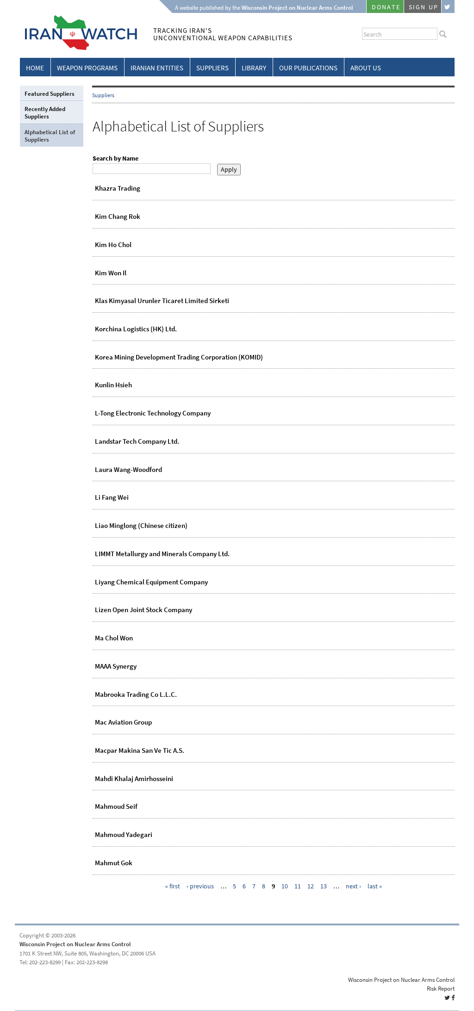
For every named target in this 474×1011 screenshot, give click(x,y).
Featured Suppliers (50, 94)
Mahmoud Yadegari (123, 834)
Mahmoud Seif (116, 806)
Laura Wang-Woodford (128, 469)
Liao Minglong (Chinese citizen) (141, 525)
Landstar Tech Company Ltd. (137, 441)
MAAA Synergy (116, 666)
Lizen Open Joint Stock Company (143, 609)
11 (297, 886)
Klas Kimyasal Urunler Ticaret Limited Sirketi (162, 300)
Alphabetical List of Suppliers (50, 135)
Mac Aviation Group (123, 722)
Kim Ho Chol (113, 244)
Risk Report (441, 988)
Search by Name (115, 158)
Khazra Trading (117, 188)
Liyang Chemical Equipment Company (151, 582)
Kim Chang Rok (117, 216)
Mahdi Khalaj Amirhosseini (134, 778)
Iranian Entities (157, 68)
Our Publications (308, 68)
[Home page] (78, 48)
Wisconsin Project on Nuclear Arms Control (75, 944)
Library (254, 68)
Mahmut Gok (113, 863)
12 (310, 886)
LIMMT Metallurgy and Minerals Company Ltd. (162, 553)
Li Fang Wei (112, 497)
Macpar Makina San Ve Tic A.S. (139, 750)
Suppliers (212, 68)
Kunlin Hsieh (113, 385)
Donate (386, 7)
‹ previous (200, 886)
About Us (365, 68)
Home (35, 68)
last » (375, 886)
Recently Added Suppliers (45, 112)
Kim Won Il (110, 273)
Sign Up (423, 7)
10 (284, 886)
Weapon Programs (87, 68)
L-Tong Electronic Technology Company (153, 413)
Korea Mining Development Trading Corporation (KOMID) (179, 357)
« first (172, 886)
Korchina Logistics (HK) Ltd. (136, 329)
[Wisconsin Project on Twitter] (448, 6)
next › (353, 886)
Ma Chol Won (114, 638)
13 (323, 886)
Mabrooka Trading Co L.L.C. (136, 694)
